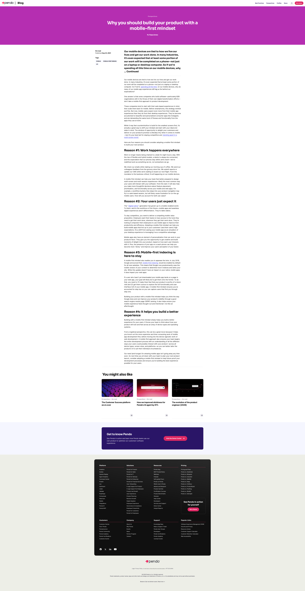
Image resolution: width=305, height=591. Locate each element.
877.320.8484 (169, 568)
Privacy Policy (139, 568)
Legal (133, 568)
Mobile (98, 61)
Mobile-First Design (109, 61)
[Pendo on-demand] (291, 3)
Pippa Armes (153, 35)
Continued (133, 71)
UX (97, 64)
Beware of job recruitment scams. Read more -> (152, 581)
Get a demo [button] (299, 3)
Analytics (101, 469)
